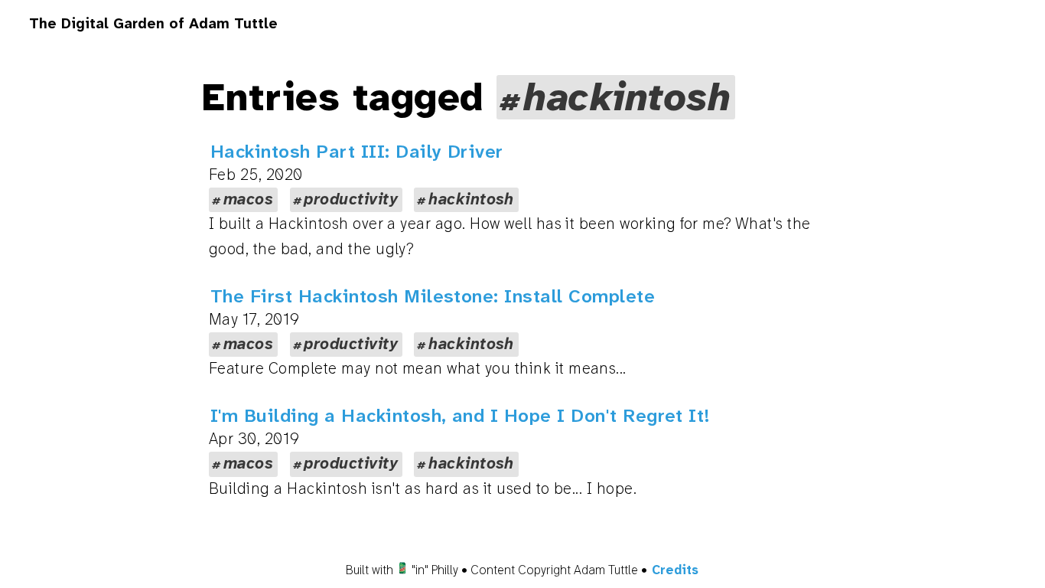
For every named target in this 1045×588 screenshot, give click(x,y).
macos (248, 199)
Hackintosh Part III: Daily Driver (356, 151)
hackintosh (471, 199)
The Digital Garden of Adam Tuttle (153, 23)
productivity (351, 199)
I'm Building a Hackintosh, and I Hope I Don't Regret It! (460, 415)
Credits (675, 570)
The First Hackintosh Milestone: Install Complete (432, 296)
